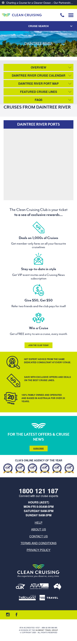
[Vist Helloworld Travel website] (27, 598)
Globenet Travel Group (46, 630)
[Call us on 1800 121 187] (62, 15)
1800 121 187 (38, 490)
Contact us (38, 536)
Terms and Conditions (39, 543)
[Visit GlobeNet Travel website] (57, 587)
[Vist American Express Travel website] (49, 598)
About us (38, 529)
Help (38, 522)
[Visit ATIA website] (39, 587)
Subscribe (38, 448)
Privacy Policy (38, 550)
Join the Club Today (38, 345)
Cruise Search (38, 26)
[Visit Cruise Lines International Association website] (20, 587)
